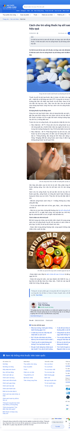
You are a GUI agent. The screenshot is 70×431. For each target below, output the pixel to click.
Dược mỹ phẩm (28, 366)
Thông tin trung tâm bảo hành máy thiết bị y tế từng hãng (11, 403)
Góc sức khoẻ (49, 364)
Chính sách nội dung (8, 377)
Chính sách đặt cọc (8, 375)
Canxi (17, 10)
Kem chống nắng (39, 10)
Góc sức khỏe (14, 19)
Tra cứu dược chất (50, 369)
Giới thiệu (5, 364)
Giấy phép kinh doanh (9, 369)
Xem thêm (39, 295)
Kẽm (28, 10)
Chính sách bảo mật (8, 386)
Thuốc (25, 369)
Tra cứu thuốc (49, 366)
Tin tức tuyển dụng (50, 383)
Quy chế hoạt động (8, 372)
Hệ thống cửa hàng (8, 366)
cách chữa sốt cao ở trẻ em (55, 274)
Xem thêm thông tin (36, 316)
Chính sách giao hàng (9, 383)
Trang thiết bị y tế (29, 375)
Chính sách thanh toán (9, 388)
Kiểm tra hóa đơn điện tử (10, 391)
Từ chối (57, 426)
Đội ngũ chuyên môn (50, 380)
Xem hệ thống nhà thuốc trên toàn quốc (25, 355)
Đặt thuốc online (28, 377)
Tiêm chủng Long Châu (30, 380)
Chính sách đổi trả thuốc (9, 380)
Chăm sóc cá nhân (29, 372)
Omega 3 (23, 10)
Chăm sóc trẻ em (39, 320)
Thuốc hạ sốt (49, 320)
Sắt (32, 10)
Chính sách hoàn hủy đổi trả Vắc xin (11, 399)
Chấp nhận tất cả (57, 422)
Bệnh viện (47, 377)
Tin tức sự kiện (49, 386)
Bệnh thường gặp (49, 375)
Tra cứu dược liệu (50, 372)
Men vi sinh (66, 10)
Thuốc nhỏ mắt (49, 10)
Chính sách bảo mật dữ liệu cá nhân (11, 394)
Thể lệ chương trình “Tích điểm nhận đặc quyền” (10, 408)
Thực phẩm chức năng (30, 364)
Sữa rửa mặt (58, 10)
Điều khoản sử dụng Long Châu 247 (10, 412)
